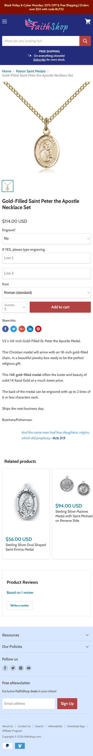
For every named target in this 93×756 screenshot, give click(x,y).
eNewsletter (55, 726)
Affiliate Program (12, 730)
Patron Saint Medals (31, 71)
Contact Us (24, 726)
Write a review (19, 605)
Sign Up (67, 703)
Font (5, 284)
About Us (7, 726)
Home (6, 71)
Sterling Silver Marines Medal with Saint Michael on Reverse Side (74, 516)
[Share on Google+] (22, 329)
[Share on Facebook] (5, 329)
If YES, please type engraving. (23, 250)
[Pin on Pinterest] (38, 329)
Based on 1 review (20, 592)
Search (39, 726)
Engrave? (8, 230)
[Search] (85, 41)
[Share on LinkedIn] (30, 329)
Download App (76, 726)
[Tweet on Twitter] (13, 329)
